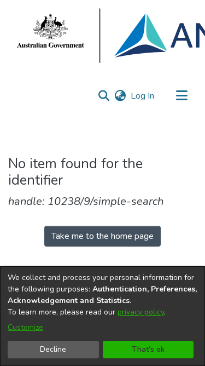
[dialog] (102, 316)
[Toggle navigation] (181, 95)
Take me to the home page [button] (102, 236)
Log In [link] (143, 96)
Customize (25, 327)
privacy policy (141, 312)
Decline (53, 349)
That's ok (148, 349)
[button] (103, 95)
